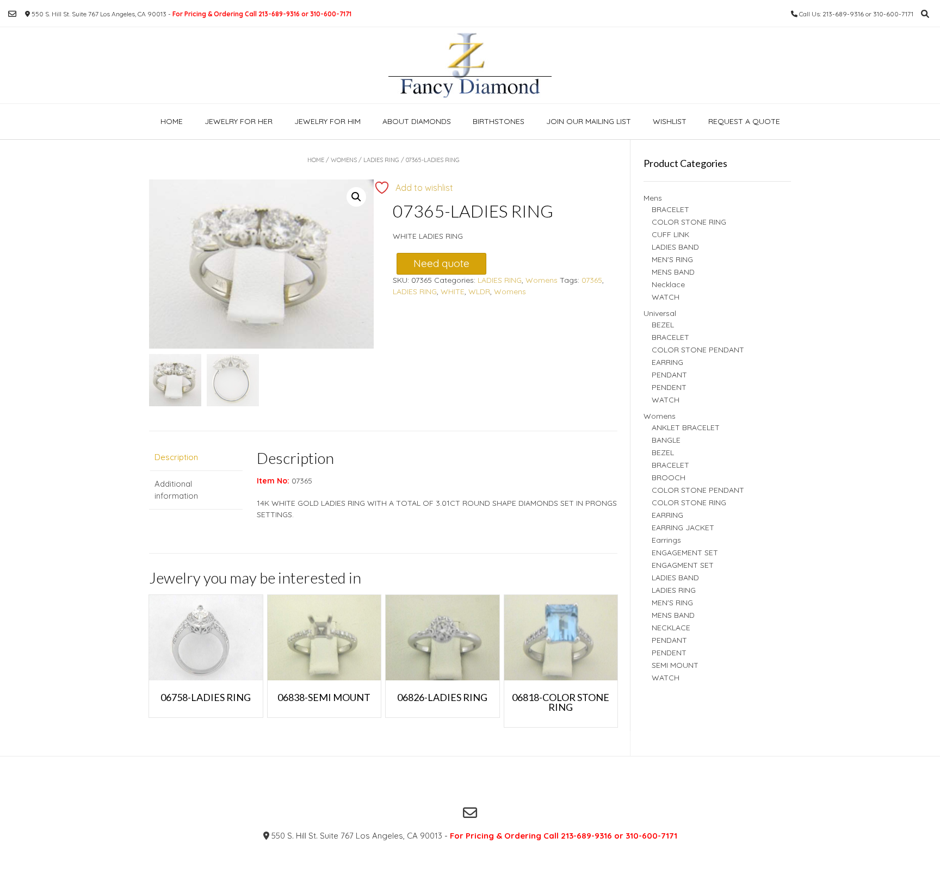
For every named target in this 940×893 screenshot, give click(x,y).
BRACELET (670, 209)
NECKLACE (671, 627)
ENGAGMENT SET (683, 565)
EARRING (667, 362)
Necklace (668, 284)
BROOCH (668, 477)
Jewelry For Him (327, 121)
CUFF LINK (670, 234)
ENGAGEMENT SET (685, 552)
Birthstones (498, 121)
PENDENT (669, 387)
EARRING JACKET (683, 527)
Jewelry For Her (239, 121)
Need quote (441, 263)
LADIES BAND (675, 247)
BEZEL (663, 325)
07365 (592, 280)
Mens (653, 198)
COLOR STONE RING (689, 222)
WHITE (453, 291)
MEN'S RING (672, 259)
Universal (660, 313)
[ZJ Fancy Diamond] (470, 65)
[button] (356, 197)
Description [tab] (176, 457)
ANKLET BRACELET (686, 427)
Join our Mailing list (588, 121)
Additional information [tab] (176, 490)
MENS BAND (673, 272)
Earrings (666, 540)
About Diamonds (416, 121)
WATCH (665, 297)
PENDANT (669, 375)
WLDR (479, 291)
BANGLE (666, 440)
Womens (344, 160)
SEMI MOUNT (675, 665)
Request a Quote (744, 121)
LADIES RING (381, 160)
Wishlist (670, 121)
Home (171, 121)
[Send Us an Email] (12, 14)
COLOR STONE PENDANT (698, 350)
